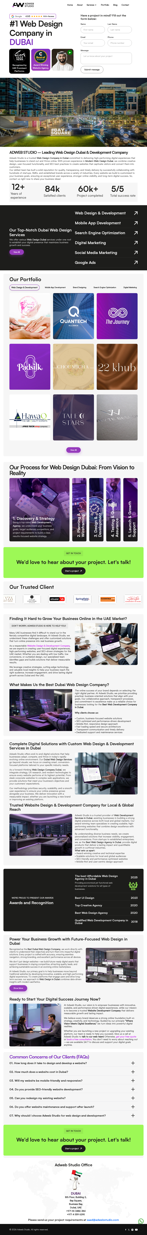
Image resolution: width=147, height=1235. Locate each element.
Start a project (72, 571)
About (80, 5)
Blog (115, 5)
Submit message (92, 69)
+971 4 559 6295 (76, 1214)
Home (70, 5)
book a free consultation (79, 1039)
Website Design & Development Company (48, 645)
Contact (125, 5)
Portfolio (105, 5)
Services (90, 5)
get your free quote (126, 1036)
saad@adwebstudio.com (103, 1220)
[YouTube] (136, 1229)
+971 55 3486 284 (76, 1210)
